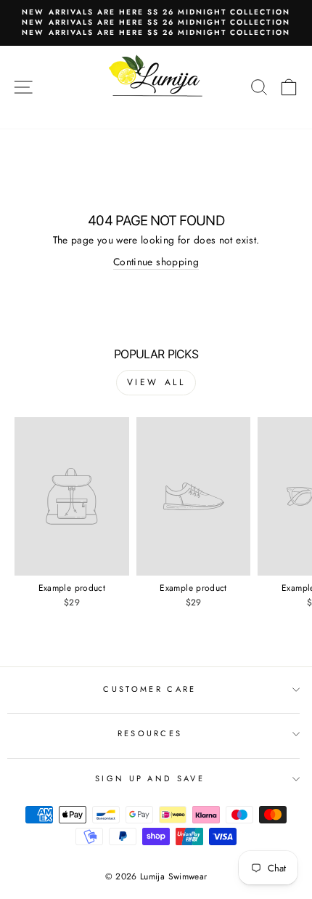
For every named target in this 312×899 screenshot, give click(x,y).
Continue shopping (156, 262)
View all (156, 382)
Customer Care (149, 689)
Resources (150, 733)
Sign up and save (150, 778)
